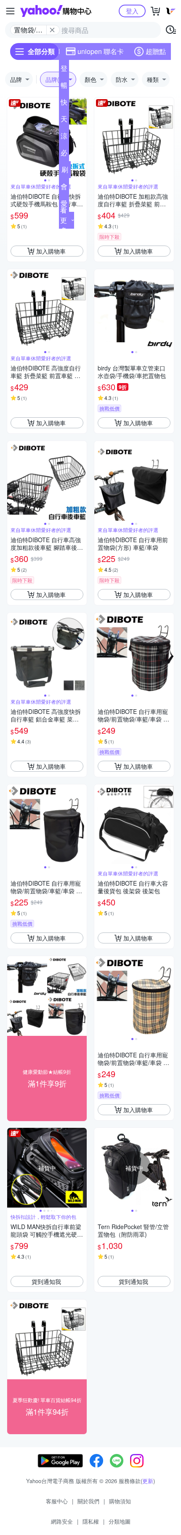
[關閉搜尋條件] (52, 30)
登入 (132, 10)
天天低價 (64, 120)
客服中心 (57, 1501)
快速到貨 (64, 104)
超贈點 (156, 51)
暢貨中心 (64, 87)
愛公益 (64, 205)
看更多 (63, 220)
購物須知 (120, 1501)
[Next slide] (81, 137)
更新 (147, 1481)
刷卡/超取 (65, 171)
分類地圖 (119, 1521)
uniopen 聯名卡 (100, 51)
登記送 (64, 70)
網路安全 (62, 1521)
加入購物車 (51, 251)
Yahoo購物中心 (55, 11)
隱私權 (91, 1521)
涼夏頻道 (64, 137)
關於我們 (88, 1501)
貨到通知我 (46, 1281)
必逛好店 (64, 154)
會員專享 (64, 188)
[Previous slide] (12, 137)
